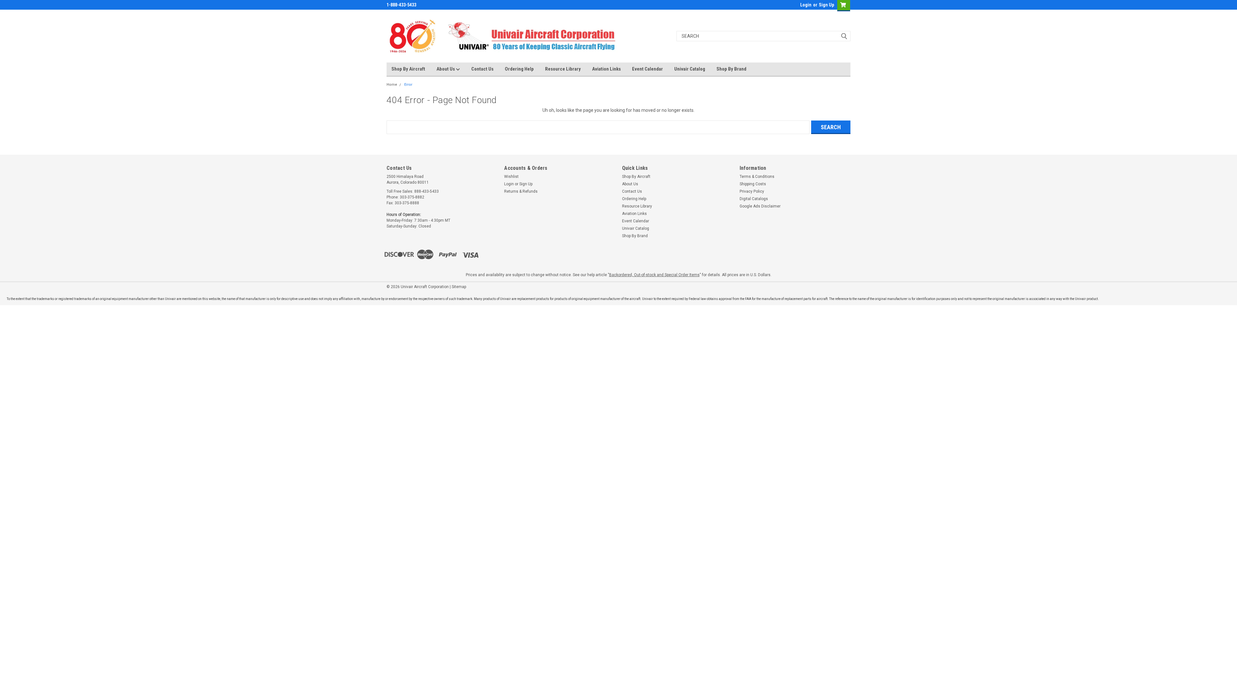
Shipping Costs (753, 184)
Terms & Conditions (757, 176)
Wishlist (511, 176)
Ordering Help (519, 69)
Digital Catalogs (754, 199)
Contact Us (482, 69)
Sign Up (826, 4)
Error (408, 84)
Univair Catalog (689, 69)
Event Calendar (647, 69)
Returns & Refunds (521, 191)
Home (392, 84)
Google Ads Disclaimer (760, 206)
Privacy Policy (752, 191)
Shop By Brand (731, 69)
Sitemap (459, 287)
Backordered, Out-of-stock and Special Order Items (654, 275)
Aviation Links (606, 69)
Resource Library (563, 69)
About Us (446, 69)
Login (805, 4)
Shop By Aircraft (408, 69)
